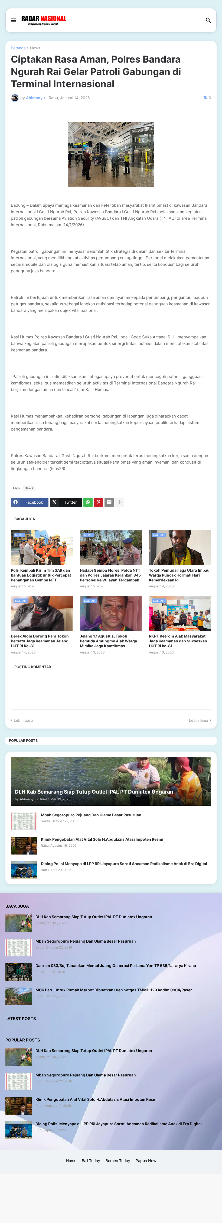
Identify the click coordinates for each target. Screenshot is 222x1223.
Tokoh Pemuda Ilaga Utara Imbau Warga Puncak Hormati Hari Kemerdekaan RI (179, 575)
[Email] (109, 502)
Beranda (18, 48)
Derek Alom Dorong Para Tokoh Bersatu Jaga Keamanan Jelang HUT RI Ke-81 (40, 641)
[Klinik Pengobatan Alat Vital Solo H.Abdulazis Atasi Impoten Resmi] (24, 846)
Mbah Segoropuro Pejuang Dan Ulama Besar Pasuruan (91, 815)
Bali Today (91, 1160)
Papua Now (146, 1160)
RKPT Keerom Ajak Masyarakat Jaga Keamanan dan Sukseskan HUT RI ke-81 (178, 641)
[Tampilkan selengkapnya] (119, 502)
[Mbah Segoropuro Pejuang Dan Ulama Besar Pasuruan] (24, 821)
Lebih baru (23, 720)
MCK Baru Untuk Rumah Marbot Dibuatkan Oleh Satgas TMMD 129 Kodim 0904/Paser (113, 990)
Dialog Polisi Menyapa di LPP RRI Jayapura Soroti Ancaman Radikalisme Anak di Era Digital (124, 863)
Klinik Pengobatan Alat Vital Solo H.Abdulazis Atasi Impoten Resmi (102, 839)
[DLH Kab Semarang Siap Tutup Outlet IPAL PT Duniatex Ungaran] (18, 923)
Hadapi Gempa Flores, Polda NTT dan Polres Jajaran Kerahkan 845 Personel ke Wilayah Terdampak (110, 575)
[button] (13, 20)
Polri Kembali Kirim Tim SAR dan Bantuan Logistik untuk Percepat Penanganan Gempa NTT (41, 575)
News (35, 48)
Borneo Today (118, 1160)
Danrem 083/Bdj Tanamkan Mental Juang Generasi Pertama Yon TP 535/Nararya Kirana (115, 965)
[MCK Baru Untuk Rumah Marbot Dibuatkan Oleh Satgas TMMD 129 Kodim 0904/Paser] (18, 996)
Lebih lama (198, 720)
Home (71, 1160)
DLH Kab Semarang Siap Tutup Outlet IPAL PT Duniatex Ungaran (93, 916)
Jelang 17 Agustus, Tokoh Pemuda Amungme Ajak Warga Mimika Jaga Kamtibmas (108, 641)
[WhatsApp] (88, 502)
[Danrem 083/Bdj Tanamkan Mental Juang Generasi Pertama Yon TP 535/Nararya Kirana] (18, 972)
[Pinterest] (98, 502)
